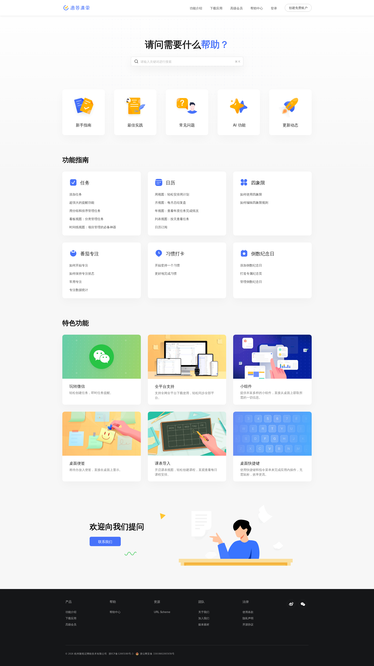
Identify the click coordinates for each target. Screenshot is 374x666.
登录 (274, 8)
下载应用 (216, 8)
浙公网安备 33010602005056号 (157, 653)
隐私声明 (248, 618)
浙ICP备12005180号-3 (121, 653)
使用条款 (248, 612)
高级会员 (236, 8)
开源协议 (248, 624)
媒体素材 (203, 624)
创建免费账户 (298, 7)
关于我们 (203, 612)
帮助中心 (257, 8)
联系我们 (105, 541)
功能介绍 (196, 8)
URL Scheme (162, 612)
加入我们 (203, 618)
